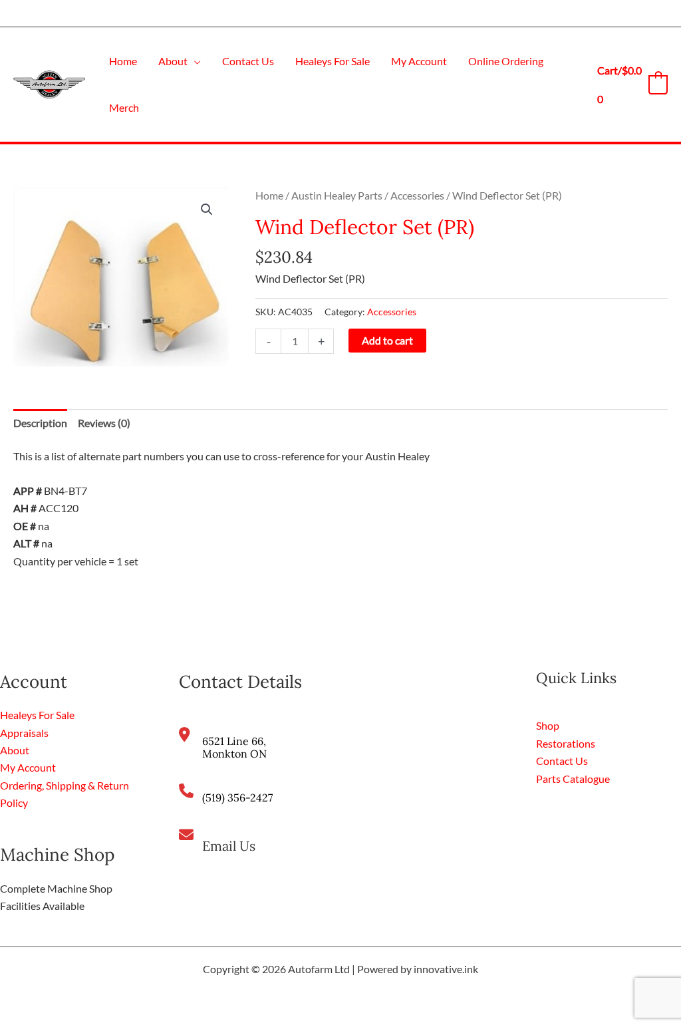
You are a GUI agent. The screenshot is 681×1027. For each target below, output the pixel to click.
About (14, 750)
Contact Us (562, 760)
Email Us (228, 845)
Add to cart (387, 340)
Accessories (417, 195)
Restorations (565, 743)
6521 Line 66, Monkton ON (234, 747)
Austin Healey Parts (336, 195)
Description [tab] (40, 422)
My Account (28, 767)
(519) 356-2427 (237, 797)
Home (269, 195)
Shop (547, 725)
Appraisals (24, 732)
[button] (194, 61)
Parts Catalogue (573, 778)
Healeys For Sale (37, 714)
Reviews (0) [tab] (104, 422)
